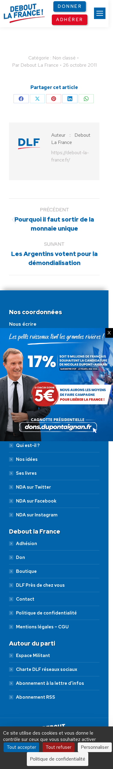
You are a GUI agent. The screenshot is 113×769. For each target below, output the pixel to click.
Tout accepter (21, 747)
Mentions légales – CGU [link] (42, 627)
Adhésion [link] (26, 544)
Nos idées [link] (27, 459)
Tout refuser (58, 747)
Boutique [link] (26, 571)
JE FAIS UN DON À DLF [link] (57, 703)
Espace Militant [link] (33, 656)
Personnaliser (95, 747)
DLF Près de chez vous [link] (40, 585)
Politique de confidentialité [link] (46, 613)
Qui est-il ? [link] (27, 445)
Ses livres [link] (26, 473)
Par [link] (35, 65)
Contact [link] (25, 599)
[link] (99, 13)
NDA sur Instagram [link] (37, 515)
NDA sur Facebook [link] (36, 501)
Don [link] (20, 557)
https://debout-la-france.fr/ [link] (70, 156)
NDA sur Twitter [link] (33, 487)
